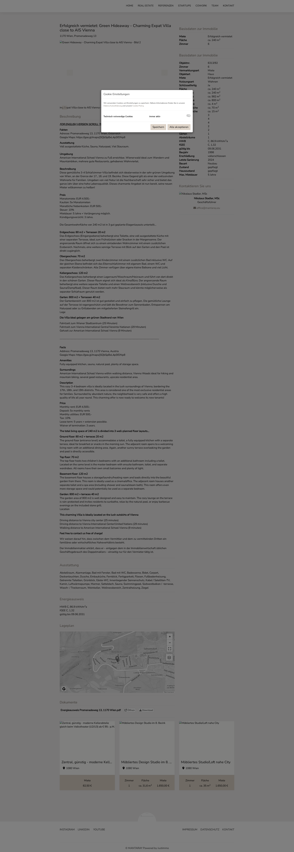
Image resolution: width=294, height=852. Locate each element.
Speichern (158, 127)
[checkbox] (188, 115)
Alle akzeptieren (179, 127)
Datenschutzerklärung (113, 106)
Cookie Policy (138, 106)
